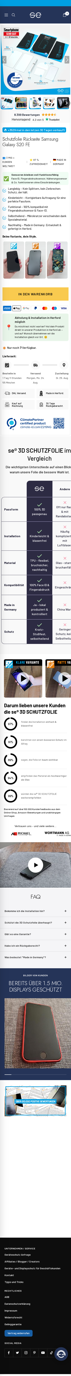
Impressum (11, 1310)
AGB (7, 1296)
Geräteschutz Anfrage (18, 1254)
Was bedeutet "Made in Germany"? (25, 957)
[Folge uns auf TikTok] (51, 1353)
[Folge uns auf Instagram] (26, 1353)
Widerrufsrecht (13, 1317)
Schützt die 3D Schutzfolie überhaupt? (28, 922)
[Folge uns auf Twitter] (17, 1353)
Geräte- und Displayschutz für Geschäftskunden (32, 1268)
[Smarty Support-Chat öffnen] (61, 1354)
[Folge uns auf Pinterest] (34, 1353)
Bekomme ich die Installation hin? (25, 911)
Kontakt (9, 1275)
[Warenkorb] (64, 15)
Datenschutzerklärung (17, 1303)
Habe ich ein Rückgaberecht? (22, 945)
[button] (7, 103)
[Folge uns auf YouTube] (43, 1353)
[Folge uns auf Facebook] (9, 1353)
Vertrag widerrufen (19, 1333)
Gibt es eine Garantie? (18, 934)
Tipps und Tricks (14, 1281)
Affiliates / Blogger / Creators (22, 1261)
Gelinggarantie (13, 1324)
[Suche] (13, 15)
